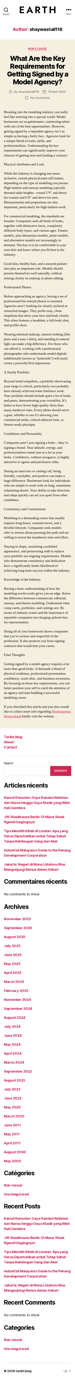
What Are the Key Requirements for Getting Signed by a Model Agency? (37, 70)
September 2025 (18, 928)
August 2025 (14, 937)
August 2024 (14, 1018)
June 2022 (13, 1098)
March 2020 (14, 1116)
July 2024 (12, 1027)
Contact (10, 747)
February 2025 (16, 991)
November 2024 (17, 1000)
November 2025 (17, 919)
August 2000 (15, 1152)
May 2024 (12, 1044)
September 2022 (18, 1071)
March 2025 (14, 982)
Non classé (37, 48)
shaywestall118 (28, 91)
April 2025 (12, 973)
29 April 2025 (57, 91)
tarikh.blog (24, 1371)
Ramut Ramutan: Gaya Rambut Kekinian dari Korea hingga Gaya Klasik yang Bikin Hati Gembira (37, 803)
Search (8, 763)
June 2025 (13, 955)
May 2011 (12, 1134)
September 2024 (18, 1009)
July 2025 (12, 946)
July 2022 (12, 1089)
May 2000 (12, 1161)
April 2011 (12, 1143)
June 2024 (13, 1035)
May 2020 (12, 1107)
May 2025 (12, 964)
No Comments (40, 98)
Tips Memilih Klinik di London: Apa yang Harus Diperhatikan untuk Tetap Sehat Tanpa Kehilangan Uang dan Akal (36, 836)
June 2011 (12, 1125)
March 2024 (14, 1062)
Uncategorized (16, 1194)
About (9, 742)
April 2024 (12, 1053)
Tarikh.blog (13, 737)
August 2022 (14, 1080)
